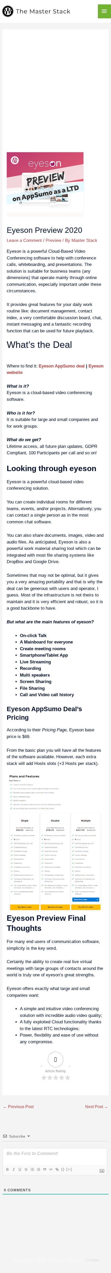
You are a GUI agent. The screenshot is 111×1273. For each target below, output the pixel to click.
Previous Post (18, 1107)
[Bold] (7, 1169)
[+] (69, 1169)
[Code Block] (50, 1169)
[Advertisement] (55, 94)
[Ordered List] (32, 1169)
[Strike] (26, 1169)
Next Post (96, 1107)
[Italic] (13, 1169)
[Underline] (20, 1169)
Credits (92, 1260)
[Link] (57, 1169)
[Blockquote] (44, 1169)
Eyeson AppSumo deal (62, 366)
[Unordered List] (38, 1169)
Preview (53, 240)
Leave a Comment (24, 240)
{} (63, 1169)
